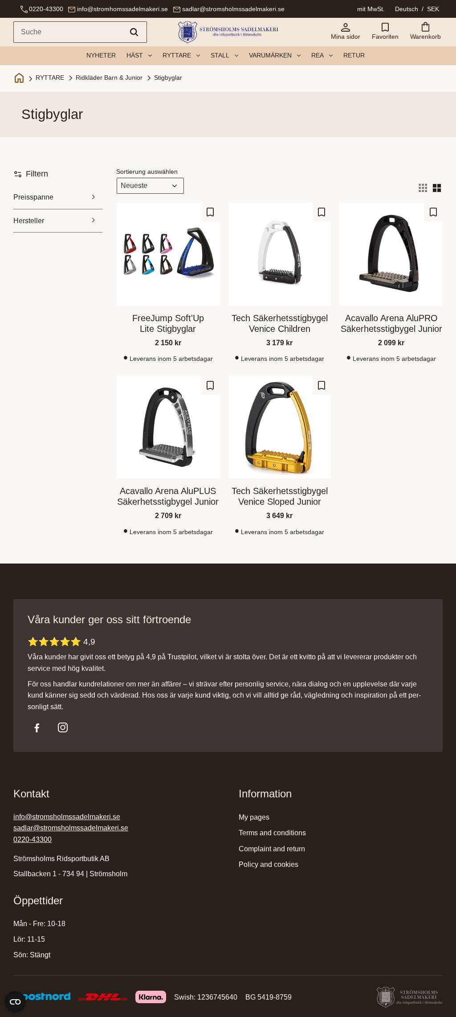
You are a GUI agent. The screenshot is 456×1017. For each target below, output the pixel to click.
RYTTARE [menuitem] (177, 55)
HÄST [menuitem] (134, 55)
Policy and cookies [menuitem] (268, 864)
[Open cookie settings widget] (15, 1002)
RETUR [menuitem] (354, 55)
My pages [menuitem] (254, 817)
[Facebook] (37, 727)
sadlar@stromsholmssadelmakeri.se (233, 8)
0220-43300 (46, 8)
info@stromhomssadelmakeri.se (122, 8)
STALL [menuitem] (220, 55)
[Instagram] (62, 727)
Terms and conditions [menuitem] (272, 833)
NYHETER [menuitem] (101, 55)
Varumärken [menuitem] (270, 55)
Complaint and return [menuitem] (272, 849)
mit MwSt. (371, 8)
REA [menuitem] (317, 55)
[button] (385, 32)
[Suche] (134, 32)
